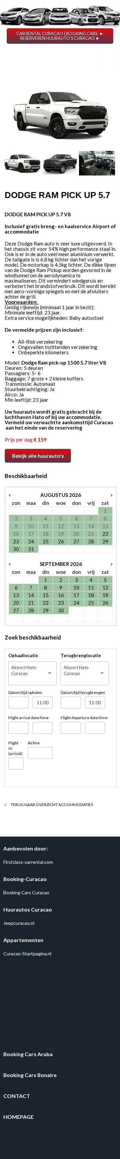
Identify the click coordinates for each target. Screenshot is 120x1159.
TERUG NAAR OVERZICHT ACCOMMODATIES (51, 804)
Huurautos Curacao (27, 909)
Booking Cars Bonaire (30, 1075)
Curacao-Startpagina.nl (27, 953)
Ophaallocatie (23, 655)
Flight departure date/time (84, 717)
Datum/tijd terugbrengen (83, 692)
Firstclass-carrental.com (28, 862)
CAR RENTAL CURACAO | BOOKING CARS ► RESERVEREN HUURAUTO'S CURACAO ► (60, 36)
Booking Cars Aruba (28, 1054)
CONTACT (16, 1096)
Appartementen (23, 940)
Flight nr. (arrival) (15, 748)
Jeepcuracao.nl (18, 923)
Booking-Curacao (25, 879)
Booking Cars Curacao (26, 892)
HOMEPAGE (18, 1117)
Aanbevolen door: (25, 848)
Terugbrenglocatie (81, 655)
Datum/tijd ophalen (25, 692)
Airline (34, 742)
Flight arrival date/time (28, 717)
